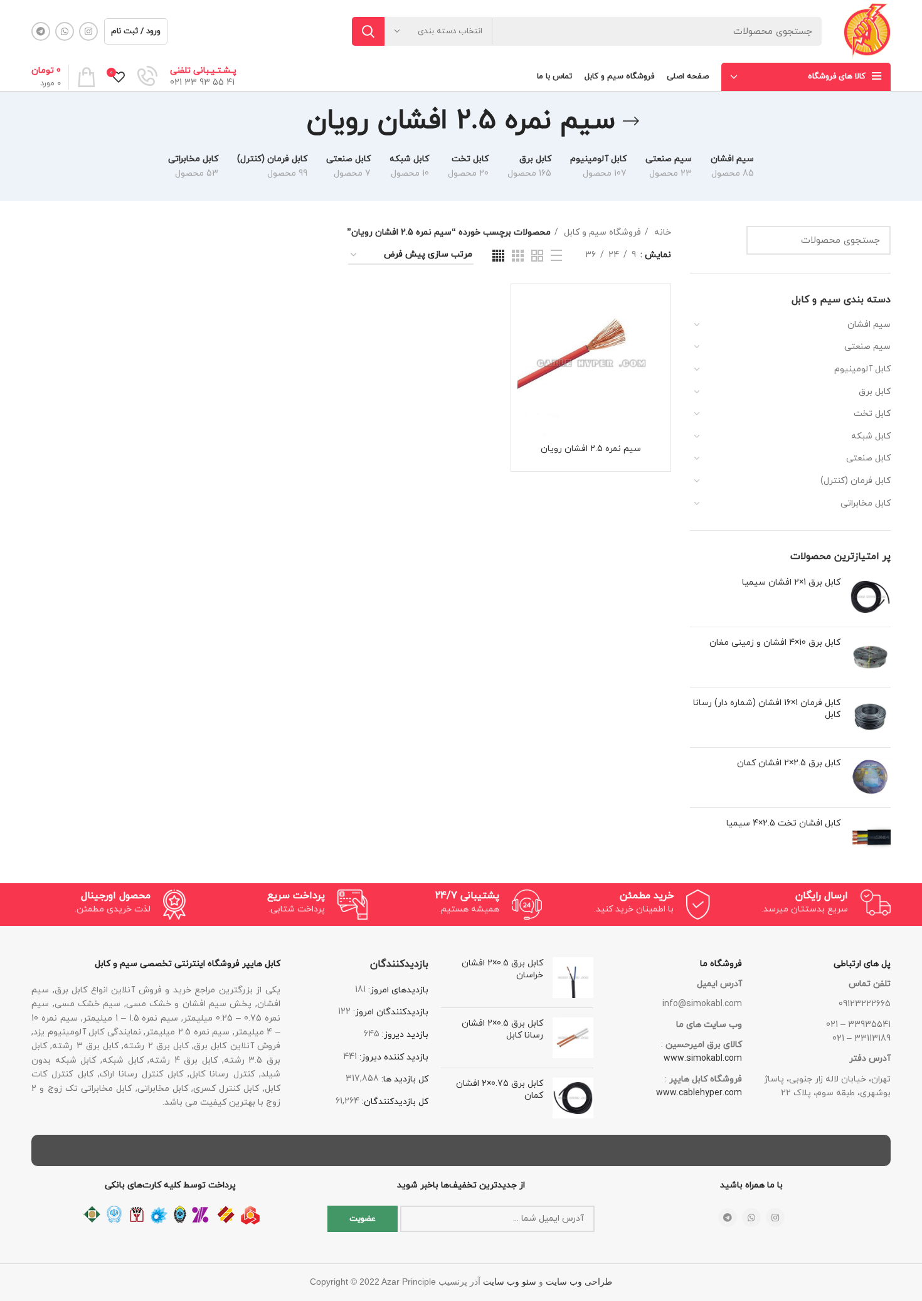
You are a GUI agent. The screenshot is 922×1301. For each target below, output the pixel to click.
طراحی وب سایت (579, 1282)
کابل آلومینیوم (862, 369)
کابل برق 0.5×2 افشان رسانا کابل (502, 1029)
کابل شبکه (871, 436)
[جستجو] (368, 31)
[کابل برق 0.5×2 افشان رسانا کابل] (573, 1037)
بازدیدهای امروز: (397, 990)
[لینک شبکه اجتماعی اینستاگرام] (88, 31)
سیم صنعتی (867, 347)
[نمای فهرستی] (556, 255)
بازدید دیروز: (403, 1035)
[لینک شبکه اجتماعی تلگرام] (40, 31)
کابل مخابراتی (865, 503)
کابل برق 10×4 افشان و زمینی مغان (774, 643)
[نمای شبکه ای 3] (518, 256)
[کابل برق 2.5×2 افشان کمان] (870, 777)
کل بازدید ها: (403, 1079)
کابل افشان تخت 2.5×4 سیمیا (783, 823)
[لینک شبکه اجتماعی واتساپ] (64, 31)
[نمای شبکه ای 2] (537, 256)
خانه (661, 232)
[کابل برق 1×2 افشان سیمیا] (870, 596)
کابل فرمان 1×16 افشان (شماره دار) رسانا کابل (766, 709)
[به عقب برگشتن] (631, 121)
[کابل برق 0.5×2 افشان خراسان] (573, 977)
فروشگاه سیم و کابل (601, 232)
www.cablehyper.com (699, 1093)
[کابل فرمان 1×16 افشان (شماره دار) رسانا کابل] (870, 717)
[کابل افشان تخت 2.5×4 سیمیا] (870, 837)
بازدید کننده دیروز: (392, 1057)
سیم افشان (869, 325)
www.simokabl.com (703, 1059)
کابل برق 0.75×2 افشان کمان (499, 1090)
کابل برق (875, 392)
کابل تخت (872, 414)
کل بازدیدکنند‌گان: (393, 1102)
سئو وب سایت (509, 1282)
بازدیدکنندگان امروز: (389, 1012)
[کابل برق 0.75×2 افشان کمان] (573, 1098)
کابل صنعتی (868, 458)
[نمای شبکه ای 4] (498, 256)
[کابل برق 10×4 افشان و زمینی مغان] (870, 657)
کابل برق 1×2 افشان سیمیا (791, 582)
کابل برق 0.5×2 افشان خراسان (502, 969)
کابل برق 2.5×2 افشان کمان (788, 763)
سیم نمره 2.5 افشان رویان (591, 449)
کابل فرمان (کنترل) (855, 481)
